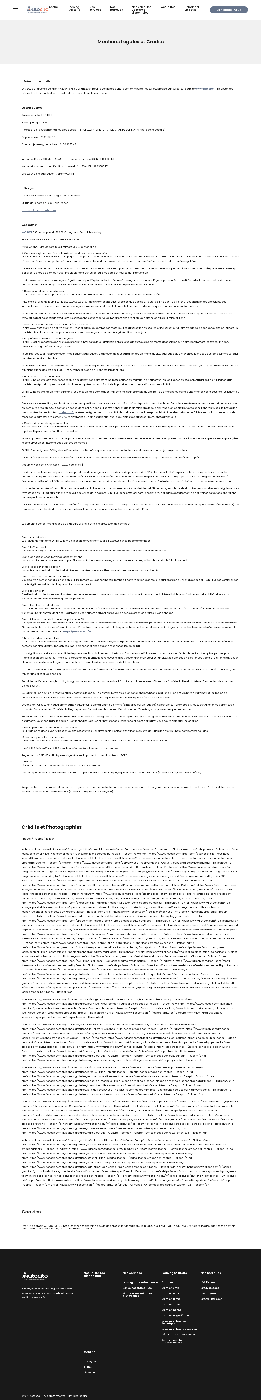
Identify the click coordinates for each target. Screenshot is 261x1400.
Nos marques (116, 8)
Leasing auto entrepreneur (140, 1282)
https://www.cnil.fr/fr (77, 631)
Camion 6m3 (170, 1293)
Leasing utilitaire (74, 8)
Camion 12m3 (171, 1299)
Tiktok (88, 1367)
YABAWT (27, 232)
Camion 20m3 (171, 1304)
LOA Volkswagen (211, 1299)
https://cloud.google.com (39, 210)
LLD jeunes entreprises (137, 1288)
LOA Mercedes (210, 1288)
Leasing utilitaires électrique (174, 1322)
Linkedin (89, 1372)
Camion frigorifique (175, 1315)
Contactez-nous (228, 10)
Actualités (168, 7)
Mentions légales (78, 1396)
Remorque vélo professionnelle (172, 1341)
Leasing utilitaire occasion (179, 1329)
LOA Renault (209, 1282)
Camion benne (171, 1310)
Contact (90, 1352)
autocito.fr (66, 412)
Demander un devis (192, 8)
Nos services (95, 8)
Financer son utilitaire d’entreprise (137, 1294)
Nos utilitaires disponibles (94, 1275)
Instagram (91, 1361)
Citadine (167, 1282)
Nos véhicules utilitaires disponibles (141, 10)
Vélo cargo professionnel (178, 1334)
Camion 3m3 (170, 1288)
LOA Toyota (208, 1293)
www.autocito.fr (206, 89)
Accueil (54, 7)
